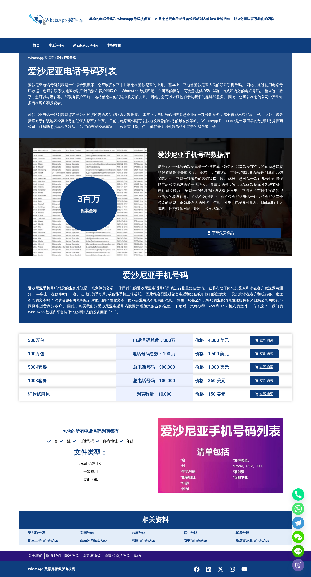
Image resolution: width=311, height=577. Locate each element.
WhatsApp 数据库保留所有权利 (51, 569)
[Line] (298, 551)
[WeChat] (298, 537)
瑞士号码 (190, 533)
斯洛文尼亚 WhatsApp (252, 541)
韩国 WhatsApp (143, 541)
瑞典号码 (242, 533)
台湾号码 (138, 533)
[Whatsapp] (298, 509)
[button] (220, 233)
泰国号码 (87, 533)
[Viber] (298, 565)
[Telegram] (298, 523)
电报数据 (114, 45)
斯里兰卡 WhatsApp (43, 541)
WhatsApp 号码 (85, 45)
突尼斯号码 (36, 533)
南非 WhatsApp (195, 541)
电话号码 (56, 45)
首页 (36, 45)
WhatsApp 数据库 (41, 58)
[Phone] (298, 494)
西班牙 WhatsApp (93, 541)
